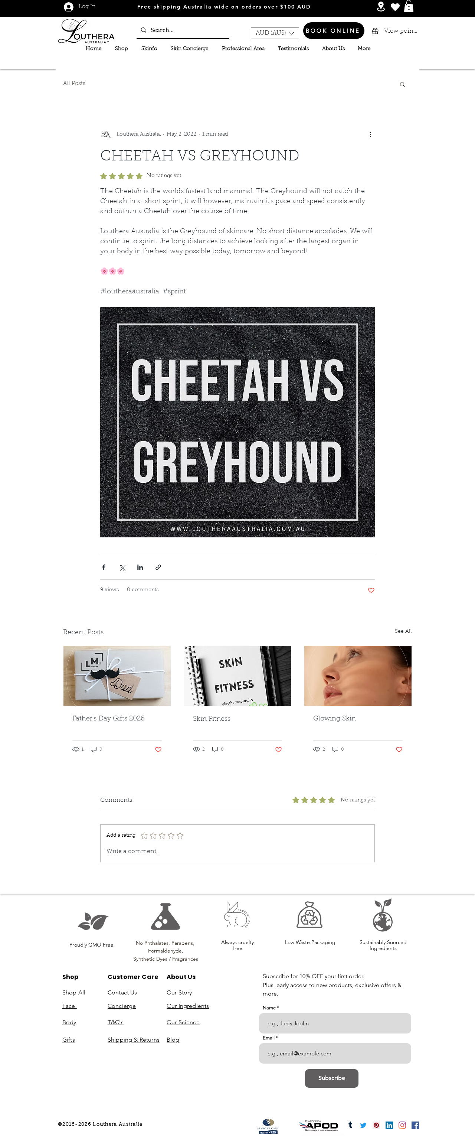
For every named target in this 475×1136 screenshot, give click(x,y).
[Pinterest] (376, 1125)
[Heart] (395, 7)
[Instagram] (402, 1125)
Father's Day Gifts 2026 (108, 719)
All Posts (74, 84)
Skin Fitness (211, 719)
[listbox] (275, 33)
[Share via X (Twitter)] (121, 567)
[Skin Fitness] (237, 676)
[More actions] (370, 134)
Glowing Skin (334, 719)
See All (403, 631)
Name (269, 1007)
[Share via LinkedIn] (140, 567)
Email (269, 1037)
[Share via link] (158, 567)
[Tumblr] (350, 1125)
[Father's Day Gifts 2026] (117, 676)
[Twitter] (363, 1125)
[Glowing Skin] (358, 676)
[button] (409, 6)
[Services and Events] (381, 6)
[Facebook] (415, 1125)
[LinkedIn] (389, 1125)
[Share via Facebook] (103, 567)
